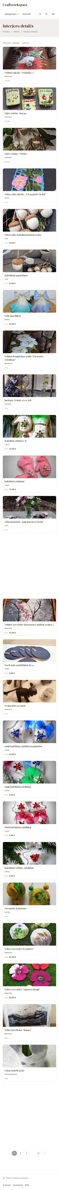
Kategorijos (10, 14)
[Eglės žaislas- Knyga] (29, 98)
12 (38, 1153)
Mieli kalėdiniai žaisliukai (18, 827)
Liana (7, 444)
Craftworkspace (15, 4)
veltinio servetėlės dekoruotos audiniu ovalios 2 (29, 624)
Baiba (7, 319)
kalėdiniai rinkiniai (14, 481)
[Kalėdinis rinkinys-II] (29, 426)
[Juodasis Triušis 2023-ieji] (29, 385)
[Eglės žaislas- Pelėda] (29, 139)
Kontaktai (18, 1185)
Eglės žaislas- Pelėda (16, 153)
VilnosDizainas (11, 1074)
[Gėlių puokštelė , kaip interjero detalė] (29, 507)
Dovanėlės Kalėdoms (15, 908)
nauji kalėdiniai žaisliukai (18, 786)
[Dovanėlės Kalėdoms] (29, 894)
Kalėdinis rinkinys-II (15, 440)
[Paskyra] (46, 14)
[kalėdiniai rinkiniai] (29, 467)
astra (7, 198)
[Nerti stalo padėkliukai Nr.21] (29, 650)
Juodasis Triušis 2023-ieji (18, 400)
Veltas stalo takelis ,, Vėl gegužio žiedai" (25, 194)
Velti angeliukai (13, 315)
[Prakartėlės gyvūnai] (29, 691)
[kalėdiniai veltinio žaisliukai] (29, 853)
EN (53, 14)
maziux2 (8, 117)
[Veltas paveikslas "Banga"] (29, 1015)
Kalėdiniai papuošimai (16, 275)
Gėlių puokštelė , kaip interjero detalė (24, 521)
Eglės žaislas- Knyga (15, 113)
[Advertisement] (29, 565)
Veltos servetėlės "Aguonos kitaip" (22, 989)
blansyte (8, 76)
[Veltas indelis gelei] (29, 1056)
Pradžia (6, 31)
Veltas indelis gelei (14, 1070)
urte (6, 238)
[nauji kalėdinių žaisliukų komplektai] (29, 731)
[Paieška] (40, 14)
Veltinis (16, 31)
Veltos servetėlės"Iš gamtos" (19, 948)
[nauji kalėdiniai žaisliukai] (29, 772)
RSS (27, 1185)
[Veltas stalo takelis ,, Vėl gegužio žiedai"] (29, 179)
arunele (8, 404)
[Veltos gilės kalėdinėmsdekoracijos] (29, 220)
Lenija (7, 912)
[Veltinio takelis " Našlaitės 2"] (29, 58)
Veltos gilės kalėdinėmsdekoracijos (23, 234)
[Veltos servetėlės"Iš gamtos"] (29, 934)
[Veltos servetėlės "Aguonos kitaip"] (29, 975)
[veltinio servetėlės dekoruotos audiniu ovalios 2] (29, 610)
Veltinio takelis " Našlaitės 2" (19, 72)
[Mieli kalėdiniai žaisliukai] (29, 812)
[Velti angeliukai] (29, 301)
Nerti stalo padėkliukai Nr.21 (19, 665)
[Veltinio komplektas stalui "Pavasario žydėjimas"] (29, 342)
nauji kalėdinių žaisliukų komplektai (23, 746)
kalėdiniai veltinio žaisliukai (19, 867)
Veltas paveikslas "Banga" (18, 1030)
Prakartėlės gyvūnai (15, 705)
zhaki (7, 669)
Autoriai (27, 14)
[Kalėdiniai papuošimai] (29, 261)
